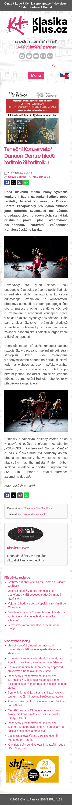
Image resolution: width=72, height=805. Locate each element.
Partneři (35, 7)
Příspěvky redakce (17, 577)
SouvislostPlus (17, 176)
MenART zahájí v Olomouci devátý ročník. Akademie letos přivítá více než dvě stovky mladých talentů (34, 714)
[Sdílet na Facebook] (7, 182)
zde (28, 476)
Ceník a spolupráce (38, 3)
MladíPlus (46, 508)
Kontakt (48, 7)
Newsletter (61, 3)
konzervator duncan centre (32, 514)
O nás (8, 3)
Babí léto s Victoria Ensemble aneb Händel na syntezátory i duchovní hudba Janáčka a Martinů (36, 616)
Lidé (24, 7)
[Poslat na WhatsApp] (26, 182)
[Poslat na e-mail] (20, 182)
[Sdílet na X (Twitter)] (13, 182)
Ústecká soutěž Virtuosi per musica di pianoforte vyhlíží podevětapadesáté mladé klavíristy (34, 594)
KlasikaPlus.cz (41, 176)
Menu (36, 75)
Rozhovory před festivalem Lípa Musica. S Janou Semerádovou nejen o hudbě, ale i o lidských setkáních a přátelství (36, 727)
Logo (18, 3)
